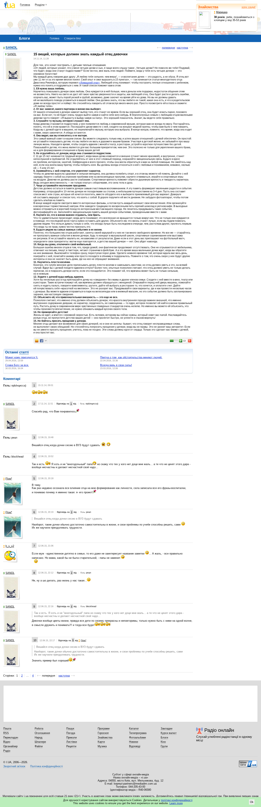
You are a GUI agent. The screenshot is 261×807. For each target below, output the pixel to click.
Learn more (176, 803)
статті (24, 352)
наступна (182, 47)
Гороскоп (103, 733)
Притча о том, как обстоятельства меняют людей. (131, 357)
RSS (6, 733)
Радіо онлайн (219, 730)
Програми (103, 728)
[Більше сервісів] (46, 341)
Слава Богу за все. (17, 365)
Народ (38, 737)
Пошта (7, 728)
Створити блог (72, 38)
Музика (102, 746)
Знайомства (208, 7)
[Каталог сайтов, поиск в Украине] (248, 762)
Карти (101, 741)
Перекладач (10, 737)
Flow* (9, 478)
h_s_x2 (10, 546)
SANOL (11, 48)
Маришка (221, 12)
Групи (164, 746)
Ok (251, 802)
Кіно (163, 741)
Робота (39, 728)
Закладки (166, 728)
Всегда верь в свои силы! (116, 365)
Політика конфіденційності (46, 766)
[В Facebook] (41, 340)
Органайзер (10, 746)
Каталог (134, 728)
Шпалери (40, 741)
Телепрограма (137, 733)
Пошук (70, 728)
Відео (6, 741)
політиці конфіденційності (176, 800)
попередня (168, 47)
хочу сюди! (248, 7)
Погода (70, 733)
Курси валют (169, 733)
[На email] (36, 340)
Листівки (71, 741)
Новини (133, 741)
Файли (39, 746)
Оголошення (42, 733)
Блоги (164, 737)
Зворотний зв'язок (14, 766)
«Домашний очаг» (89, 82)
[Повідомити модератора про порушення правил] (189, 340)
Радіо (6, 750)
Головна (25, 4)
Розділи (39, 4)
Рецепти (71, 746)
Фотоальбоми (137, 737)
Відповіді (134, 746)
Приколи (71, 737)
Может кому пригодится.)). (21, 357)
